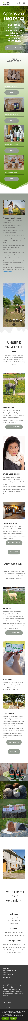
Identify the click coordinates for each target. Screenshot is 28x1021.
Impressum (7, 1007)
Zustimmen (5, 1018)
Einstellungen (8, 1014)
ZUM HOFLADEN (14, 543)
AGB (5, 1005)
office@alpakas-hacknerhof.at (14, 986)
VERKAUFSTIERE (14, 427)
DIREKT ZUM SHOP (14, 48)
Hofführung (14, 742)
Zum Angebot (11, 92)
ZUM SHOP (14, 552)
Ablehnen (13, 1018)
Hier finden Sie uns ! (8, 977)
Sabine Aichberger (7, 271)
